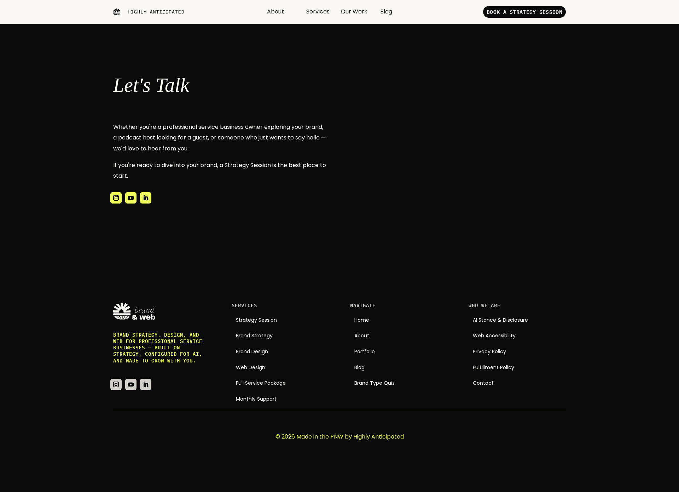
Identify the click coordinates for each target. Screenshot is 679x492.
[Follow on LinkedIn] (145, 198)
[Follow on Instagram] (116, 198)
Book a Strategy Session (524, 11)
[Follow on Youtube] (131, 198)
